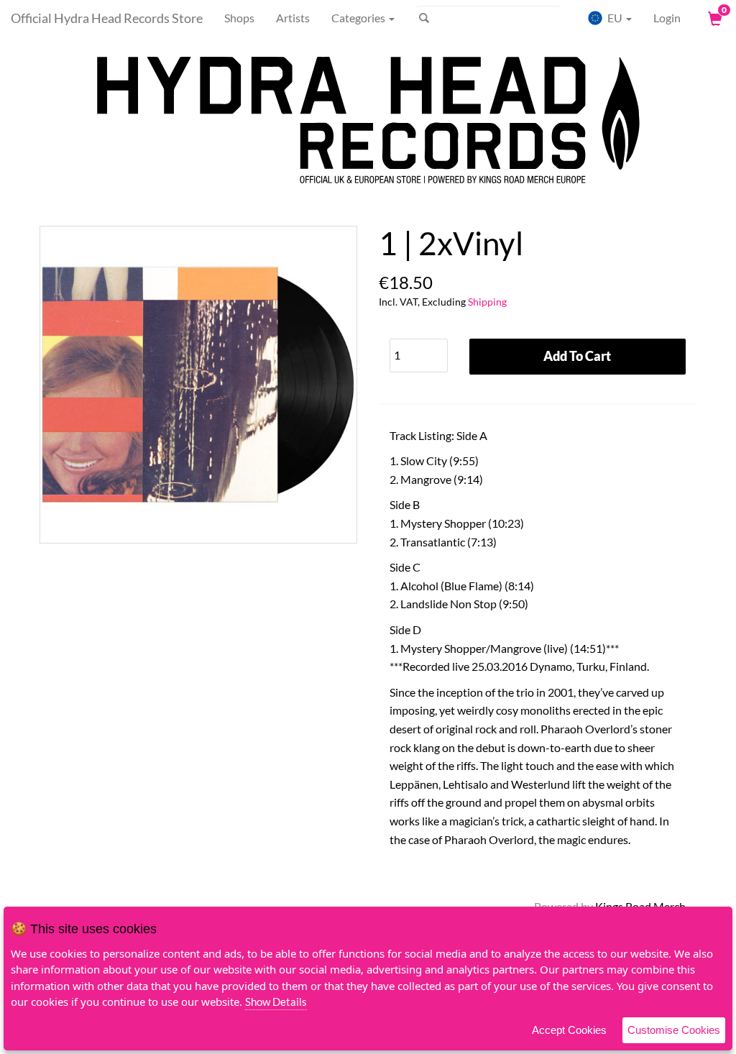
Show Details (276, 1001)
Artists (293, 17)
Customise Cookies (673, 1030)
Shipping (487, 301)
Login (667, 17)
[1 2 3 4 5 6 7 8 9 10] (419, 351)
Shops (239, 17)
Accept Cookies (569, 1030)
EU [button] (615, 17)
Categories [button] (359, 17)
